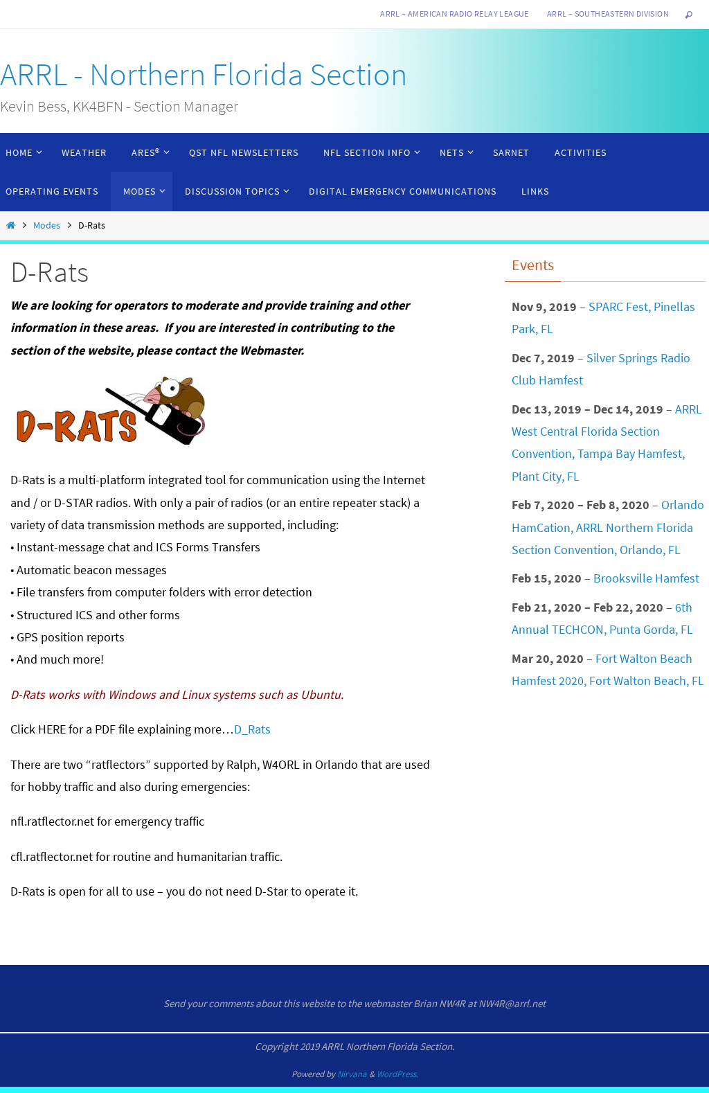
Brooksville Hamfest (646, 578)
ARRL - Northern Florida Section (203, 74)
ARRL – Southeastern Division (608, 13)
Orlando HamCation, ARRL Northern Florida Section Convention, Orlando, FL (608, 527)
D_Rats (252, 729)
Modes (46, 225)
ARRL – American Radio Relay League (454, 13)
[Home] (10, 225)
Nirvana (352, 1074)
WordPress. (397, 1074)
